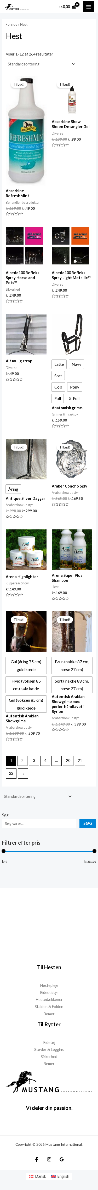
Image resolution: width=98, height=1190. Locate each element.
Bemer (49, 1014)
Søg (5, 815)
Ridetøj (49, 1042)
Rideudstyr (49, 992)
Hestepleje (49, 985)
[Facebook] (36, 1159)
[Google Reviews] (61, 1159)
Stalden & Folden (49, 1006)
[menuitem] (37, 1176)
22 (11, 773)
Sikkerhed (49, 1056)
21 (80, 760)
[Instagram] (49, 1159)
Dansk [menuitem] (40, 1176)
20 (68, 760)
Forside (11, 24)
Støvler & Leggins (49, 1049)
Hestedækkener (49, 999)
